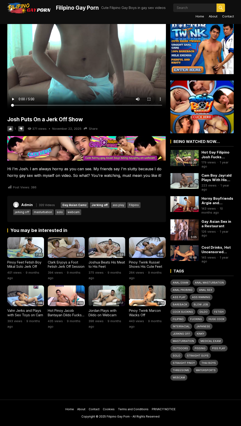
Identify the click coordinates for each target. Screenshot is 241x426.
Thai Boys (208, 363)
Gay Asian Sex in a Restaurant (216, 223)
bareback (180, 304)
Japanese (203, 326)
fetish (219, 311)
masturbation (43, 212)
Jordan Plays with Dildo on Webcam (102, 312)
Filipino (134, 205)
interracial (181, 326)
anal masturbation (209, 282)
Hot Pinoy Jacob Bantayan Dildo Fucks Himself (65, 314)
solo (60, 212)
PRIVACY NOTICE (164, 409)
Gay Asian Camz (74, 205)
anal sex (205, 290)
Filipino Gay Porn (77, 7)
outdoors (180, 348)
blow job (201, 304)
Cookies (109, 409)
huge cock (216, 319)
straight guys (198, 355)
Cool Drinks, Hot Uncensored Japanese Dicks (216, 249)
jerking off (22, 212)
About (213, 16)
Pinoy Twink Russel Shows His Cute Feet (145, 264)
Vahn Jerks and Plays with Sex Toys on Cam (25, 312)
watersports (206, 370)
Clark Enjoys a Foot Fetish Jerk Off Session (66, 264)
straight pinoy (184, 363)
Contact (228, 16)
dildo (204, 311)
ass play (118, 205)
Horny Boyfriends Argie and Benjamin (217, 200)
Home (200, 16)
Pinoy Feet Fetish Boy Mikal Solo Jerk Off (24, 264)
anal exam (180, 282)
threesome (181, 370)
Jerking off (100, 205)
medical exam (211, 341)
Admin (27, 205)
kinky (200, 333)
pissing (200, 348)
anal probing (183, 290)
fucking (196, 319)
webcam (74, 212)
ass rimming (201, 297)
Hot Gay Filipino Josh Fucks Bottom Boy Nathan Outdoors (216, 154)
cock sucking (183, 311)
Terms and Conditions (133, 409)
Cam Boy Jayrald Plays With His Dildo (216, 177)
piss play (218, 348)
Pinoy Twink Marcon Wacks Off (145, 312)
